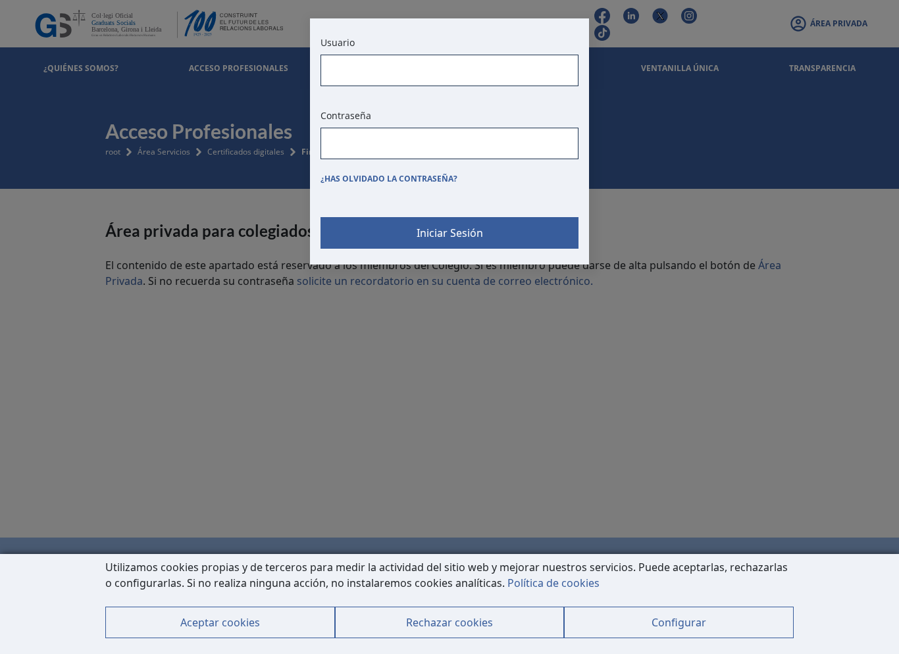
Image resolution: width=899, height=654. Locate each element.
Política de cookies (553, 583)
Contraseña (346, 115)
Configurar (679, 622)
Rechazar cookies (449, 622)
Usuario (338, 42)
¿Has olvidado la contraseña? (389, 178)
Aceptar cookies (220, 622)
